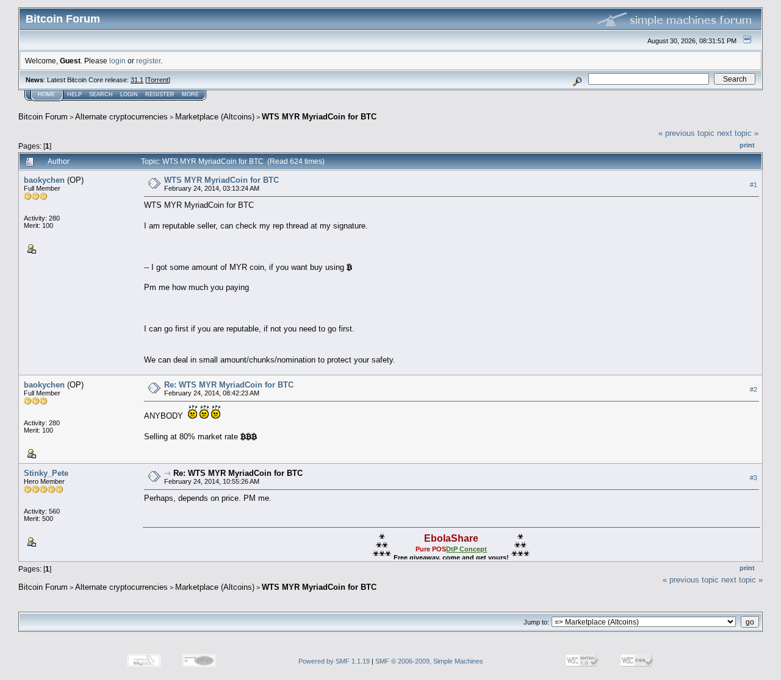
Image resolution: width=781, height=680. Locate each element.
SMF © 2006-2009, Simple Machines (429, 661)
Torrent (157, 79)
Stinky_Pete (46, 473)
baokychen (44, 180)
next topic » (737, 133)
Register (160, 94)
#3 (753, 477)
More (190, 94)
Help (74, 94)
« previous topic (686, 133)
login (117, 61)
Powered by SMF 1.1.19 (334, 661)
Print (747, 145)
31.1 (137, 79)
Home (46, 94)
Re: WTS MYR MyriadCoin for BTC (228, 384)
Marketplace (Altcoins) (214, 116)
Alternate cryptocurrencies (121, 116)
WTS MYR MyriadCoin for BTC (319, 116)
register (148, 61)
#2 (753, 389)
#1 (753, 184)
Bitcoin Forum (43, 116)
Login (129, 94)
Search (101, 94)
